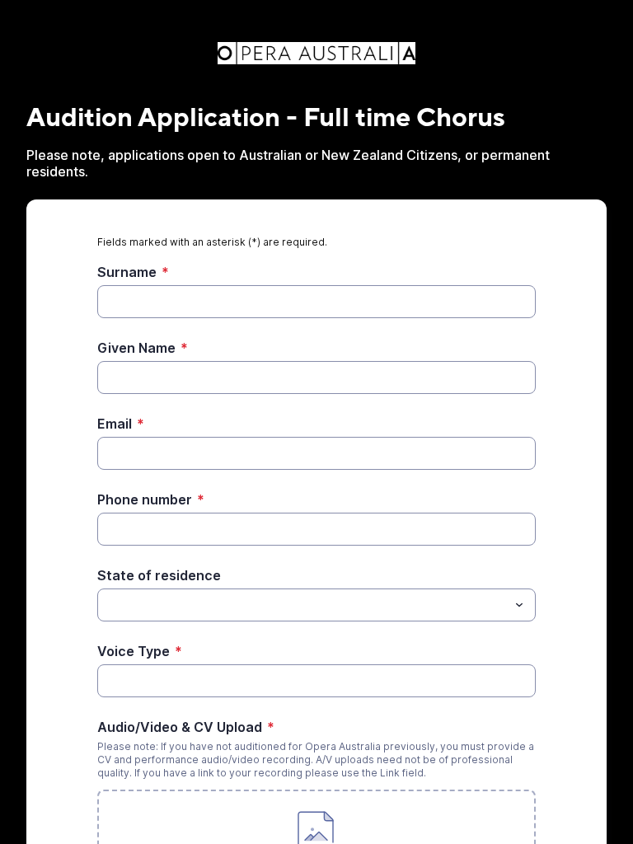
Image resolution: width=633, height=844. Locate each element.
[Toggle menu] (519, 605)
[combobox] (316, 604)
